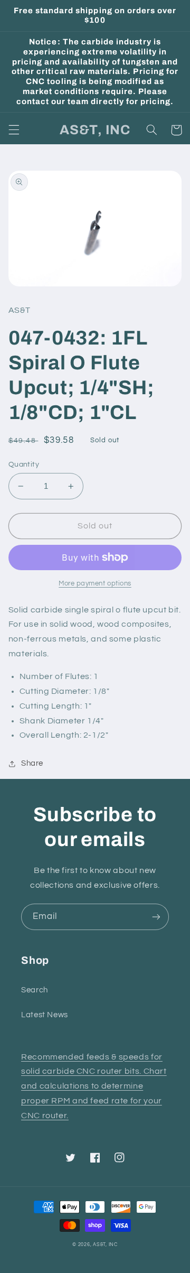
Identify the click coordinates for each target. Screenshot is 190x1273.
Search (34, 990)
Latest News (44, 1015)
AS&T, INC (105, 1244)
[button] (14, 130)
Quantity (23, 464)
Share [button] (32, 763)
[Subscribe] (156, 917)
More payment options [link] (95, 583)
